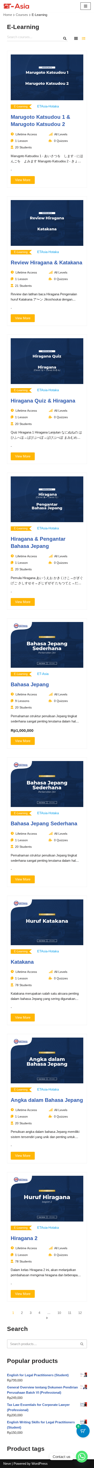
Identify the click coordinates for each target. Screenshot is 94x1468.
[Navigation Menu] (85, 6)
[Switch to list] (83, 38)
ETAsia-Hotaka (48, 106)
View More (22, 180)
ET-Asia (43, 674)
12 (80, 1312)
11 (69, 1312)
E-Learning (21, 106)
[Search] (82, 1343)
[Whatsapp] (82, 1457)
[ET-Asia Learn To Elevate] (16, 6)
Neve (7, 1463)
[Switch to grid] (75, 38)
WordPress (39, 1463)
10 (59, 1312)
